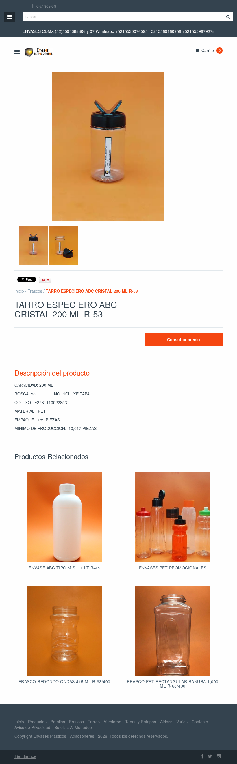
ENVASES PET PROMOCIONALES (173, 568)
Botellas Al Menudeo (73, 727)
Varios (182, 721)
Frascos (34, 291)
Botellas (58, 721)
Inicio (19, 291)
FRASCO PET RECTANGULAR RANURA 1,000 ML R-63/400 (173, 684)
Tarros (94, 721)
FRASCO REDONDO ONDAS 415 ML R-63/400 (64, 681)
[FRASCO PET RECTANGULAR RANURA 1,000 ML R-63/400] (172, 631)
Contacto (200, 721)
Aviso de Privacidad (32, 727)
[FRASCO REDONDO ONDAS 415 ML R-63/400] (64, 631)
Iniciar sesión (44, 6)
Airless (166, 721)
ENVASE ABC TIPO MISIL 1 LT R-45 (64, 568)
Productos (37, 721)
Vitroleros (112, 721)
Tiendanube (25, 756)
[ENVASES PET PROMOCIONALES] (172, 517)
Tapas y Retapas (140, 721)
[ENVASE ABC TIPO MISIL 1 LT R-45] (64, 517)
